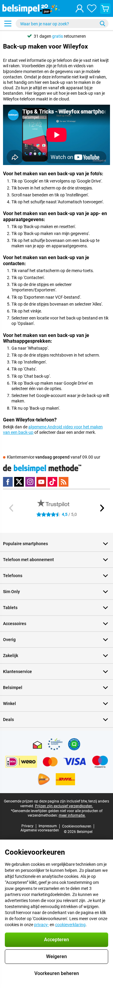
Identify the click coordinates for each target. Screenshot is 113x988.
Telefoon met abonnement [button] (28, 559)
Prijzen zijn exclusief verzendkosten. (64, 806)
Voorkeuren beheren (56, 973)
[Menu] (8, 23)
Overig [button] (9, 639)
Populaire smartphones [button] (25, 543)
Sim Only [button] (11, 591)
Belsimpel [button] (12, 687)
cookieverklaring (70, 924)
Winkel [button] (9, 703)
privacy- (41, 924)
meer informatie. (72, 815)
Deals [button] (8, 719)
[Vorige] (11, 508)
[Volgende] (102, 508)
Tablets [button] (10, 607)
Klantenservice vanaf (53, 457)
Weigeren (56, 956)
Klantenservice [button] (17, 671)
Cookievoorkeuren (76, 826)
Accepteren (56, 939)
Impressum (48, 826)
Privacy (27, 826)
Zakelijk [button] (10, 655)
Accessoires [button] (14, 623)
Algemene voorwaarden (39, 830)
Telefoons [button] (12, 575)
